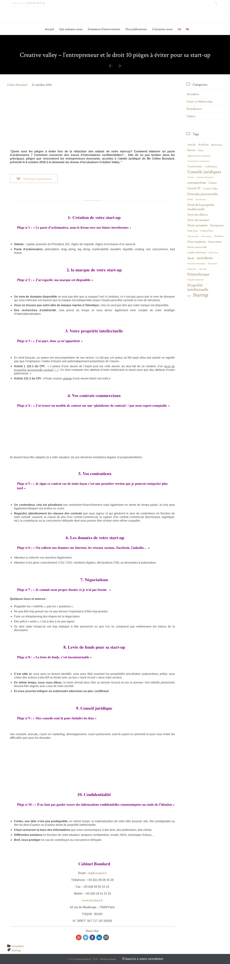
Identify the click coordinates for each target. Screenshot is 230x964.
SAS (188, 296)
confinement (211, 166)
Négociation (212, 263)
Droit (190, 199)
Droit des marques (198, 220)
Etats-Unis (192, 230)
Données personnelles (202, 194)
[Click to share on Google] (79, 937)
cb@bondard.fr (97, 873)
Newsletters (194, 109)
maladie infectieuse (196, 252)
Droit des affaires (197, 215)
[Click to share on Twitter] (85, 937)
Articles (203, 144)
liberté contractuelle (197, 247)
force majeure (196, 241)
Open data (203, 269)
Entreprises (217, 225)
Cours (213, 183)
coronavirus (196, 182)
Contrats (190, 177)
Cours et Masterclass (200, 101)
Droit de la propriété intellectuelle (200, 207)
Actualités (17, 946)
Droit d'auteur (200, 199)
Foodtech (218, 236)
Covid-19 (193, 188)
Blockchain (216, 144)
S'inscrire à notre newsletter (143, 958)
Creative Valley (210, 188)
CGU (95, 959)
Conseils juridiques (204, 172)
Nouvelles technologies (196, 263)
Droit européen (197, 225)
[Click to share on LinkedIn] (99, 937)
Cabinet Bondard (82, 959)
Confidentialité (194, 166)
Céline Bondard (17, 85)
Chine (201, 150)
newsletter (205, 258)
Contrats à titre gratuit (205, 177)
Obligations (191, 269)
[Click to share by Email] (106, 937)
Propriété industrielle (195, 280)
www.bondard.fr (92, 900)
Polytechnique (198, 274)
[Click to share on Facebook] (92, 937)
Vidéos (191, 116)
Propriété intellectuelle (197, 287)
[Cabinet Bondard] (115, 15)
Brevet (191, 150)
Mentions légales (108, 959)
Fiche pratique (193, 236)
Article (191, 145)
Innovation (215, 242)
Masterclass (213, 252)
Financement (206, 236)
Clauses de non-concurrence (198, 161)
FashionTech (206, 230)
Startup (16, 950)
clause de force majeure (198, 155)
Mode (190, 258)
